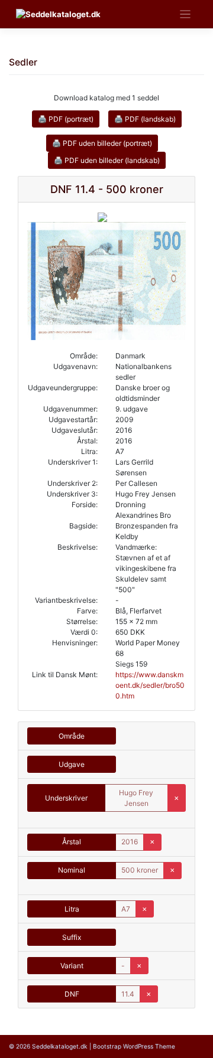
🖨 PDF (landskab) (145, 119)
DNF (71, 994)
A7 (125, 908)
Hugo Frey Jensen (136, 798)
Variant (71, 965)
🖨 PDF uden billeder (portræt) (102, 143)
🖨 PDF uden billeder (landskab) (107, 160)
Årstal (71, 841)
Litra (71, 908)
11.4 (127, 994)
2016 (129, 841)
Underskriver (66, 798)
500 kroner (139, 870)
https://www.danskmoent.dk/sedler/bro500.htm (150, 685)
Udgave (72, 764)
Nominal (71, 870)
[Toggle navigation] (185, 14)
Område (72, 736)
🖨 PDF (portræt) (65, 119)
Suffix (71, 937)
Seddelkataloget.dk (60, 1046)
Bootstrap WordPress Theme (134, 1046)
